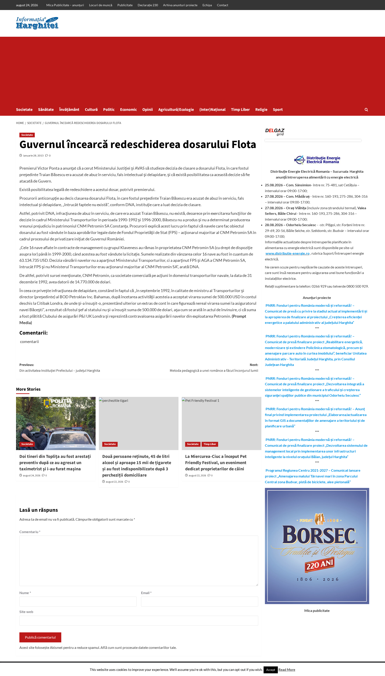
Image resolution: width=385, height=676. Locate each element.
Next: (214, 367)
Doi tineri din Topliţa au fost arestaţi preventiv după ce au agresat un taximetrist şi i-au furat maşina (55, 462)
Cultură (91, 109)
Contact (222, 5)
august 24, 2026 (31, 475)
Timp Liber (240, 109)
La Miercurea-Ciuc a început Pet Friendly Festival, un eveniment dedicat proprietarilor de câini (216, 462)
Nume (25, 593)
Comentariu (29, 532)
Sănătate (46, 109)
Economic (128, 109)
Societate (24, 109)
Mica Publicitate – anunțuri (65, 5)
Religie (261, 109)
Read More (287, 670)
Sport (278, 109)
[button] (366, 110)
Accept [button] (270, 670)
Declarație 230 (148, 5)
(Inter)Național (212, 109)
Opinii (147, 109)
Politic (109, 109)
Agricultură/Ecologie (176, 109)
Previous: (59, 367)
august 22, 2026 (114, 482)
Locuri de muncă (100, 5)
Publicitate (125, 5)
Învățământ (69, 109)
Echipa (207, 5)
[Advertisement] (192, 70)
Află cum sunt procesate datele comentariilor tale (138, 647)
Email (146, 593)
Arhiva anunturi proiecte (180, 5)
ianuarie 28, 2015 (33, 155)
